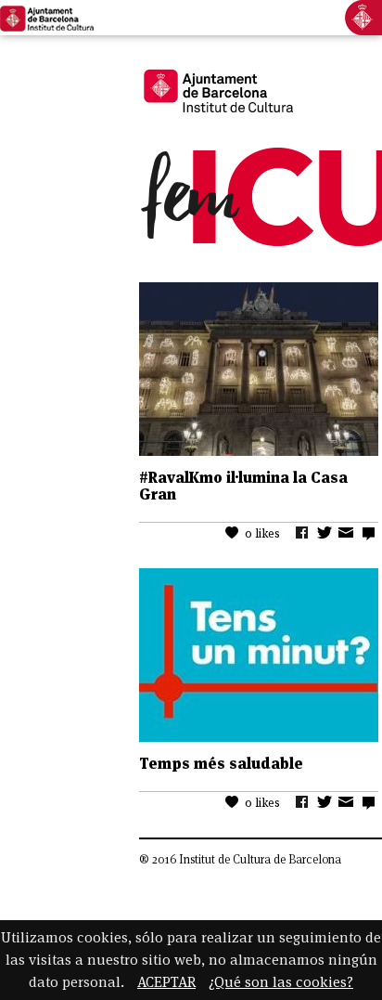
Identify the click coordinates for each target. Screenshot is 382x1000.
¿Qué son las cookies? (281, 982)
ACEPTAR (166, 982)
